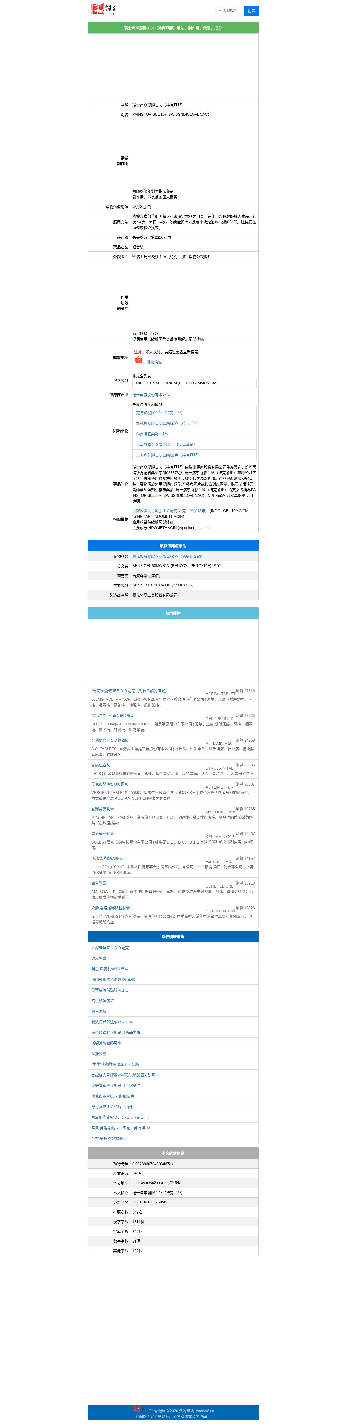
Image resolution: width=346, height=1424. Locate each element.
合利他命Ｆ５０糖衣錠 (110, 740)
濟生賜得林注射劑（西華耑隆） (117, 1033)
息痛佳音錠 (100, 765)
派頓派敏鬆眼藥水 (106, 1043)
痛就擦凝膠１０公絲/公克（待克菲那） (168, 423)
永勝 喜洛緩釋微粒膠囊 (110, 908)
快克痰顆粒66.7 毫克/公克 (112, 1096)
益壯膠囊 (98, 1054)
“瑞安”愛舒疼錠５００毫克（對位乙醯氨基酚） (130, 691)
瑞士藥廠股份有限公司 (151, 395)
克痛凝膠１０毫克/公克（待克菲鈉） (166, 445)
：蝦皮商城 (152, 362)
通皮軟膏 (98, 958)
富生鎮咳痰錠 (102, 1001)
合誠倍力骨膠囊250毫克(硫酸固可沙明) (124, 1075)
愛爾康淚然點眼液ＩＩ (110, 990)
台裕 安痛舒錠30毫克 (109, 1139)
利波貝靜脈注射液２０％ (112, 1022)
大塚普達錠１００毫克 (110, 948)
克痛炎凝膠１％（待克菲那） (160, 413)
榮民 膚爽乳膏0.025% (109, 969)
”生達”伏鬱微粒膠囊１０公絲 (141, 1064)
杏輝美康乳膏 (102, 809)
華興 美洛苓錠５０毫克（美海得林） (122, 1128)
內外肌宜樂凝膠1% (152, 434)
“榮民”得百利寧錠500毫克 (112, 716)
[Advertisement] (173, 67)
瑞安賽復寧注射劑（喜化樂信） (117, 1086)
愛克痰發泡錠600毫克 (109, 784)
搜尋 (251, 11)
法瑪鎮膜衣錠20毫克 (108, 858)
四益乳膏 (98, 883)
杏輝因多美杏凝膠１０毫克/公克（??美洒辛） (170, 511)
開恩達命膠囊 (102, 834)
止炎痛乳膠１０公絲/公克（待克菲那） (168, 455)
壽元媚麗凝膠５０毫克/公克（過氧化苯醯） (168, 557)
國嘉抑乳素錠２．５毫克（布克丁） (121, 1117)
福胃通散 (98, 1011)
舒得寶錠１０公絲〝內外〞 (114, 1107)
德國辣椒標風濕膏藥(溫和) (113, 980)
